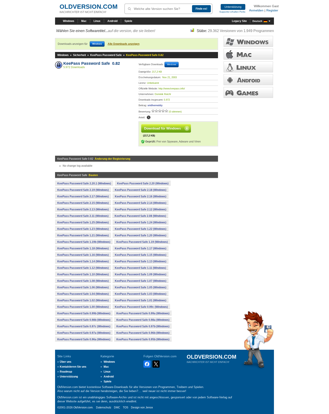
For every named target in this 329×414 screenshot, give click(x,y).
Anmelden (256, 10)
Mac (84, 21)
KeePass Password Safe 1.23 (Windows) (83, 229)
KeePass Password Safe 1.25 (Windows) (83, 222)
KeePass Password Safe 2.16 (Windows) (140, 196)
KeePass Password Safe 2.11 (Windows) (83, 216)
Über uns (65, 361)
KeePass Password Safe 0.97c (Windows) (83, 326)
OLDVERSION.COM (89, 6)
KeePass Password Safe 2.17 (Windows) (83, 196)
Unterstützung (232, 7)
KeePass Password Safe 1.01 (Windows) (140, 300)
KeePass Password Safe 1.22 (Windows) (140, 229)
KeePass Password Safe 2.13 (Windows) (83, 209)
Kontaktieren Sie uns (73, 366)
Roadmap (66, 371)
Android (112, 21)
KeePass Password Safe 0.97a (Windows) (83, 332)
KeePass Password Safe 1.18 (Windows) (83, 248)
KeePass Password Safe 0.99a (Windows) (142, 313)
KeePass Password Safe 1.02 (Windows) (83, 300)
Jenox (149, 407)
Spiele (128, 21)
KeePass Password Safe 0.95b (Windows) (142, 339)
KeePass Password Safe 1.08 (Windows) (83, 280)
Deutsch (257, 21)
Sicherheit (79, 55)
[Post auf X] (148, 117)
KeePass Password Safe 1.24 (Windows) (140, 222)
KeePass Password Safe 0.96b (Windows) (142, 332)
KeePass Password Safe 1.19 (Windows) (142, 242)
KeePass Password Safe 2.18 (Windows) (140, 190)
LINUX (248, 66)
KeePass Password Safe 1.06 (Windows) (83, 287)
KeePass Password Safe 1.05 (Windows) (140, 287)
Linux (97, 21)
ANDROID (248, 79)
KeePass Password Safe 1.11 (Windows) (140, 268)
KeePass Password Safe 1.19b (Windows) (83, 242)
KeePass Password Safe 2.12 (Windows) (140, 209)
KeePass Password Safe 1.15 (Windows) (140, 255)
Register (272, 10)
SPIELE (248, 92)
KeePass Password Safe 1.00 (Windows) (83, 306)
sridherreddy (154, 105)
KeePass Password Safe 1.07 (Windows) (140, 280)
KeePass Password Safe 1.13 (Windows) (140, 261)
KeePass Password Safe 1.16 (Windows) (83, 255)
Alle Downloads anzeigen (123, 43)
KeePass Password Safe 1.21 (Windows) (83, 235)
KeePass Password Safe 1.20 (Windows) (140, 235)
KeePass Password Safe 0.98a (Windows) (142, 319)
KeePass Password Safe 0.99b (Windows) (83, 313)
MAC (248, 54)
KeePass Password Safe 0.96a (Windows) (83, 339)
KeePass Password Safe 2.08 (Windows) (140, 216)
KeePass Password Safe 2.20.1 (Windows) (84, 183)
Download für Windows (162, 128)
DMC (117, 407)
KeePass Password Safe (106, 55)
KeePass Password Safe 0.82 (91, 63)
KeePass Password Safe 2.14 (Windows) (140, 203)
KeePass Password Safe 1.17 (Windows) (140, 248)
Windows (68, 21)
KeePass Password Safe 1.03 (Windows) (140, 293)
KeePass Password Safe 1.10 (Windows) (83, 274)
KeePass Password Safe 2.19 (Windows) (83, 190)
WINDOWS (248, 41)
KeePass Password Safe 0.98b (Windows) (83, 319)
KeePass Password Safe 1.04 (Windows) (83, 293)
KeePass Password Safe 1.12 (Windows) (83, 268)
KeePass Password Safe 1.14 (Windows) (83, 261)
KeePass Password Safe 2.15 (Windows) (83, 203)
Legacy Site (239, 21)
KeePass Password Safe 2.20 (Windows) (143, 183)
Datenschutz (103, 407)
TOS (125, 407)
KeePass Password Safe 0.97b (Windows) (142, 326)
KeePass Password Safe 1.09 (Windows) (140, 274)
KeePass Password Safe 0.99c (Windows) (141, 306)
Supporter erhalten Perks (232, 12)
